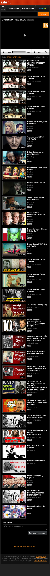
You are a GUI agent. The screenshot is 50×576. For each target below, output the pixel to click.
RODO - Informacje (40, 561)
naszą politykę (41, 557)
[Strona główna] (6, 2)
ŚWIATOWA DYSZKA (14, 57)
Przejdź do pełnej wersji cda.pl (25, 546)
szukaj (43, 14)
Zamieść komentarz (37, 533)
